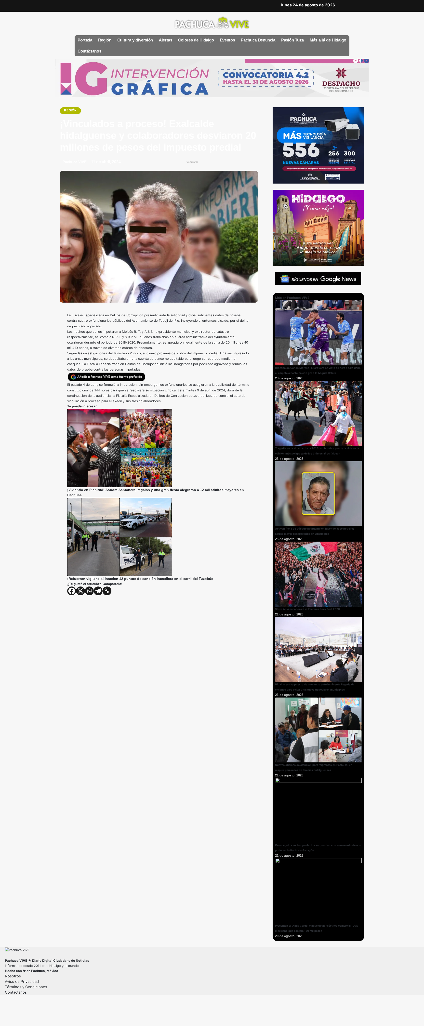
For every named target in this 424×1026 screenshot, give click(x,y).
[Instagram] (106, 5)
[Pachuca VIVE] (17, 950)
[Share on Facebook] (204, 162)
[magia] (318, 227)
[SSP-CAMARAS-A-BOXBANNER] (318, 145)
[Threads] (120, 5)
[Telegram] (98, 590)
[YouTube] (92, 5)
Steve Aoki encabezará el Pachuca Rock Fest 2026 (307, 609)
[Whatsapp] (89, 590)
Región (70, 110)
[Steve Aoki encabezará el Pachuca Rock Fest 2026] (318, 574)
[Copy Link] (107, 590)
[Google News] (99, 5)
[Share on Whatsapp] (223, 162)
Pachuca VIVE (75, 162)
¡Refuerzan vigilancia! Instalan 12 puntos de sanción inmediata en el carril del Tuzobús (140, 579)
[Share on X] (214, 162)
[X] (85, 5)
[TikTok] (113, 5)
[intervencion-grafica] (212, 78)
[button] (344, 5)
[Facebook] (78, 5)
